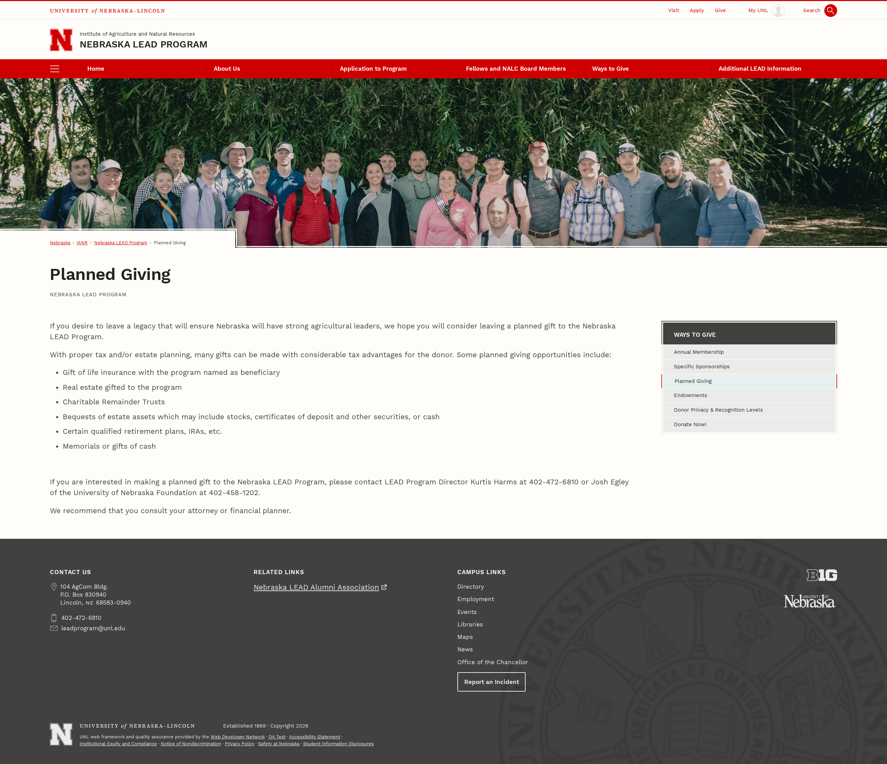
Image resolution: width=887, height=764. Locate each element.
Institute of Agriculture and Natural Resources (137, 34)
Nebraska (60, 242)
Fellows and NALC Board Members (516, 68)
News (465, 649)
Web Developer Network (238, 736)
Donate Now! (690, 424)
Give (720, 10)
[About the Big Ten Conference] (822, 575)
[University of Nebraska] (810, 601)
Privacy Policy (239, 743)
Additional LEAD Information (760, 68)
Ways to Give (610, 68)
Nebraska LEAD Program (144, 44)
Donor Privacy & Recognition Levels (718, 410)
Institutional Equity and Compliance (118, 743)
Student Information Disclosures (338, 743)
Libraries (470, 624)
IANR (82, 242)
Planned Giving (693, 381)
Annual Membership (699, 352)
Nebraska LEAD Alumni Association (316, 587)
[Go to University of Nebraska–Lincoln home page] (61, 40)
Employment (475, 599)
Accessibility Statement (314, 736)
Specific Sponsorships (702, 366)
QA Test (277, 736)
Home (95, 68)
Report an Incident (491, 681)
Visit (673, 10)
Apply (697, 10)
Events (467, 611)
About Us (227, 68)
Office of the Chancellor (492, 662)
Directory (470, 586)
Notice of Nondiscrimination (191, 743)
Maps (465, 636)
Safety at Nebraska (278, 743)
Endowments (690, 395)
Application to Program (373, 68)
